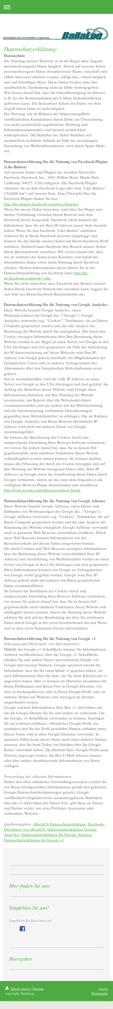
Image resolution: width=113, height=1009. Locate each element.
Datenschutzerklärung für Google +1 (34, 840)
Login (103, 988)
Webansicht (99, 993)
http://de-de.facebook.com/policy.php (46, 275)
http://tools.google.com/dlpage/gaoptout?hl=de (42, 490)
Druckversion (20, 988)
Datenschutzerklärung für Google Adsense (56, 834)
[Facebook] (22, 928)
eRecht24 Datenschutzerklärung (59, 824)
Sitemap (38, 988)
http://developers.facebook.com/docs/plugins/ (41, 204)
